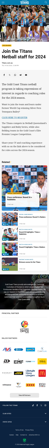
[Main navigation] (3, 2)
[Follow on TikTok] (33, 405)
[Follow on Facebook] (37, 405)
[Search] (46, 2)
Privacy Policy (29, 430)
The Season (7, 45)
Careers (11, 435)
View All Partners (24, 395)
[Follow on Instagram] (45, 405)
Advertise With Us (34, 435)
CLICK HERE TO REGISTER (14, 117)
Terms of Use (19, 430)
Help (17, 435)
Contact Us (23, 435)
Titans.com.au (7, 63)
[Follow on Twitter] (41, 405)
